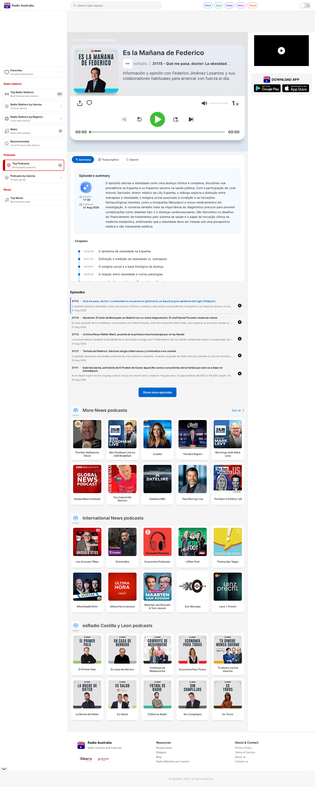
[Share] (80, 103)
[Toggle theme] (305, 5)
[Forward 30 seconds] (176, 119)
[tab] (83, 159)
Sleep (229, 5)
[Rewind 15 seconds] (139, 119)
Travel (252, 5)
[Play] (157, 119)
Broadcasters (164, 747)
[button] (204, 103)
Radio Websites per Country (172, 761)
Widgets (161, 752)
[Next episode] (190, 119)
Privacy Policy (243, 747)
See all (236, 410)
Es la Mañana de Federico (100, 39)
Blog (159, 756)
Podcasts (75, 39)
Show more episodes (157, 392)
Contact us (241, 761)
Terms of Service (245, 752)
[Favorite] (89, 103)
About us (240, 756)
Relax (241, 5)
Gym (218, 5)
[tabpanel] (157, 223)
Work (208, 5)
